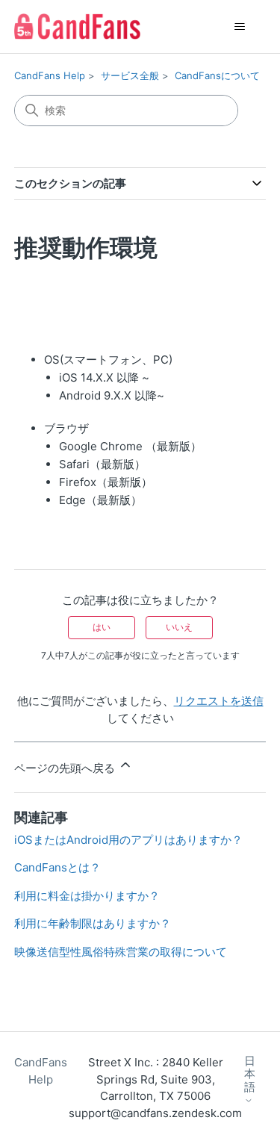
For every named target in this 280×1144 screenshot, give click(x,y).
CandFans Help (49, 75)
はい (102, 626)
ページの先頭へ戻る (66, 768)
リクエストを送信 (219, 701)
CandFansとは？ (57, 867)
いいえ (179, 626)
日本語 (249, 1074)
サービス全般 (130, 75)
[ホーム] (77, 26)
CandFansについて (217, 75)
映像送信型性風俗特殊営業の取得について (120, 952)
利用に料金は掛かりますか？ (87, 896)
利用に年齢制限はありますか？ (92, 923)
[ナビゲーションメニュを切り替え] (239, 27)
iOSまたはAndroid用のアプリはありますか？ (128, 840)
